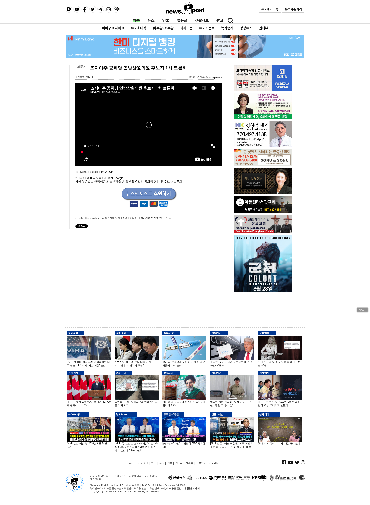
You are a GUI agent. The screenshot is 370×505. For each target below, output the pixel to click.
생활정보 (202, 20)
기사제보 (213, 463)
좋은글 (182, 20)
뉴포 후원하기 (293, 9)
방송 (136, 20)
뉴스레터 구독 (270, 9)
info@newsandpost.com (211, 77)
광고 (219, 20)
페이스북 (84, 9)
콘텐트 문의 (194, 488)
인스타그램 (108, 9)
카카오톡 (116, 9)
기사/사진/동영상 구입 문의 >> (156, 218)
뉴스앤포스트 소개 (138, 463)
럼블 (69, 9)
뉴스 (151, 20)
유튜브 (76, 9)
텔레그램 (100, 9)
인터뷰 (179, 463)
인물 (165, 20)
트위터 (92, 9)
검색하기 (230, 20)
